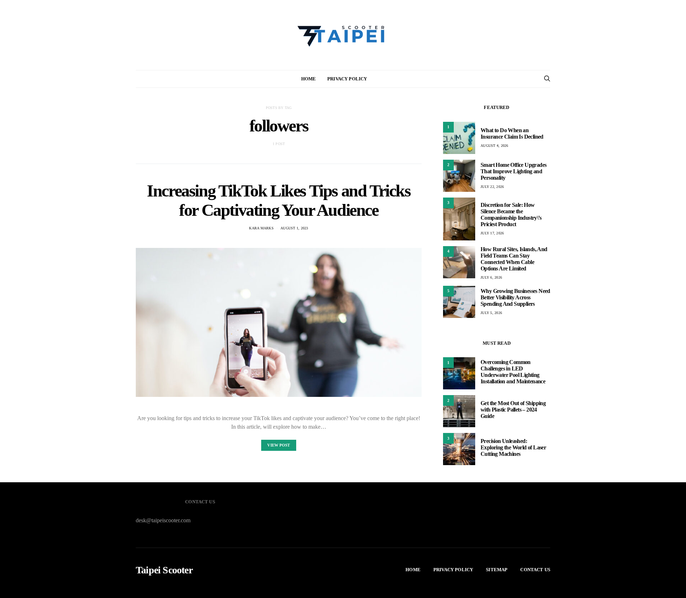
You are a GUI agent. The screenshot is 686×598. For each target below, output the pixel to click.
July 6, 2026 (491, 277)
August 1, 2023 (294, 228)
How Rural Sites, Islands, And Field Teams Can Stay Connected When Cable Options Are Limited (514, 258)
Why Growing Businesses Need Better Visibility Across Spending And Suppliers (515, 297)
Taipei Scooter (164, 570)
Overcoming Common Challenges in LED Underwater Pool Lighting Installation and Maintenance (513, 371)
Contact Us (535, 569)
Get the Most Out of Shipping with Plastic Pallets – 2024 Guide (513, 409)
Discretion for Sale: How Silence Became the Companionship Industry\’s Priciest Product (511, 214)
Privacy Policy (347, 78)
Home (308, 78)
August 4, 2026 (494, 146)
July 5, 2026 (491, 313)
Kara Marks (261, 228)
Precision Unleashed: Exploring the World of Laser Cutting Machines (513, 447)
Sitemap (496, 569)
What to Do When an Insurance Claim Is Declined (512, 133)
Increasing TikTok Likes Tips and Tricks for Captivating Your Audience (278, 200)
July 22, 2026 (492, 187)
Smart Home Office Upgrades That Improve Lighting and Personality (513, 171)
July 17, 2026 (492, 233)
